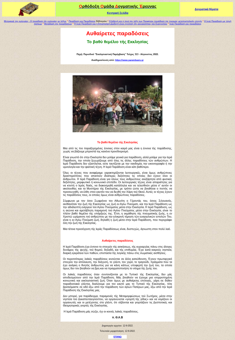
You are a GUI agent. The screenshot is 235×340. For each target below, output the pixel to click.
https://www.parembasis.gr (129, 60)
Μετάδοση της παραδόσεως (58, 24)
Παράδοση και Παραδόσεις (82, 21)
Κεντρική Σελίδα (117, 13)
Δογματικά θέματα (206, 9)
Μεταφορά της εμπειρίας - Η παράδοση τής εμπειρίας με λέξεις (35, 21)
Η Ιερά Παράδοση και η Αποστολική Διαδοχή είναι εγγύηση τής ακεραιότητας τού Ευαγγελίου (120, 24)
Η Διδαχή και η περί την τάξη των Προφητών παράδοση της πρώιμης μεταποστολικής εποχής (155, 21)
